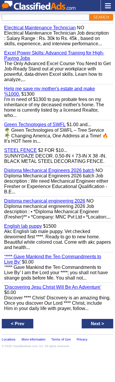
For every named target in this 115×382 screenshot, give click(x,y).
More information (33, 339)
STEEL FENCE (20, 150)
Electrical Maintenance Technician (40, 27)
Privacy (82, 339)
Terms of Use (61, 339)
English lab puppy (23, 226)
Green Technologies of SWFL (34, 124)
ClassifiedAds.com (25, 346)
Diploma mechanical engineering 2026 (44, 200)
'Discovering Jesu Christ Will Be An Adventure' (52, 287)
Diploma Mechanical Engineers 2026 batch (49, 170)
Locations (9, 339)
